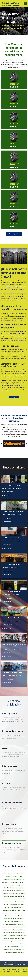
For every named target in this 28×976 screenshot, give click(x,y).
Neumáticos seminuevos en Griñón (14, 876)
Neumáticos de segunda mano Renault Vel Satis (14, 893)
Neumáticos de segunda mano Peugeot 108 (14, 879)
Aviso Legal (8, 962)
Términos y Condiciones (19, 964)
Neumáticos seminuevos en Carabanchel (14, 952)
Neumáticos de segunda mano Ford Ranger (14, 938)
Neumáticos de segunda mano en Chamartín (14, 899)
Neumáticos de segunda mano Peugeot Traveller (14, 882)
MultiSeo (25, 971)
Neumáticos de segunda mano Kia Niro (14, 907)
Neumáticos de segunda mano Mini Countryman (14, 941)
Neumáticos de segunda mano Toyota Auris (14, 890)
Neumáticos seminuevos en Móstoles (14, 915)
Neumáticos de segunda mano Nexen (14, 871)
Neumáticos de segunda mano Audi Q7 (14, 921)
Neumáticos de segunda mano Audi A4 (14, 946)
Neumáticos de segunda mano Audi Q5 (14, 901)
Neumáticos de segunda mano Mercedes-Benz (14, 932)
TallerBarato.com (15, 973)
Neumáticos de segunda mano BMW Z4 (14, 918)
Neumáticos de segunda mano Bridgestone (14, 904)
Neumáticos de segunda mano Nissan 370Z (14, 949)
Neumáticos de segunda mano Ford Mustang (14, 943)
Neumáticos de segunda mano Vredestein (14, 887)
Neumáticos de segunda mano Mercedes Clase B (14, 935)
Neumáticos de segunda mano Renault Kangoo (14, 929)
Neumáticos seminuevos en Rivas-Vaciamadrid (14, 913)
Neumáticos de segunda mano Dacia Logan (14, 896)
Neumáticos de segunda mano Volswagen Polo (14, 924)
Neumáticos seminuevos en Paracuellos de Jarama (14, 927)
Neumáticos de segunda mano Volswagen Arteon (14, 873)
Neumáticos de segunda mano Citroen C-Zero (14, 910)
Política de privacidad (8, 964)
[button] (2, 443)
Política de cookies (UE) (17, 962)
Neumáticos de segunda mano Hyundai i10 (14, 885)
